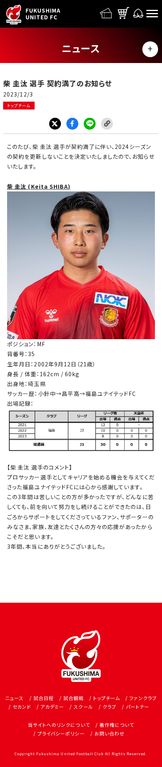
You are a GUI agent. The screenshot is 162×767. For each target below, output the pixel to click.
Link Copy (107, 124)
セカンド (22, 706)
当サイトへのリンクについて (59, 724)
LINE (90, 124)
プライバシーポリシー (61, 733)
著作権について (116, 724)
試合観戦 (73, 698)
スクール (83, 706)
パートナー (137, 706)
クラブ (109, 706)
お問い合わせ (109, 733)
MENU (150, 49)
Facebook (72, 124)
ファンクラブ (142, 698)
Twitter (55, 124)
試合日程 (43, 698)
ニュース (14, 698)
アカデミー (52, 706)
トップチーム (18, 105)
